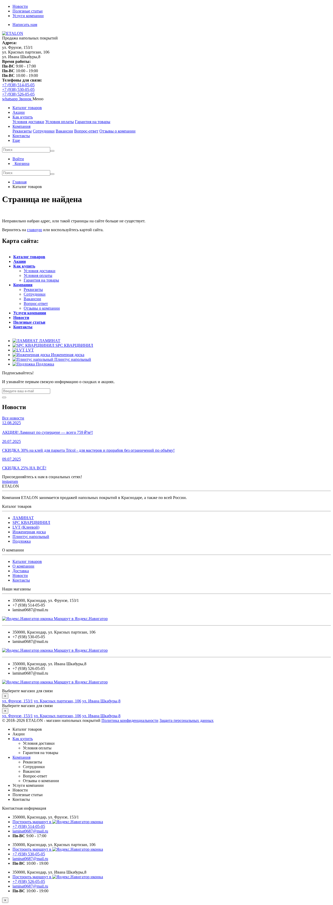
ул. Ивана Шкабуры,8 (101, 701)
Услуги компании (28, 16)
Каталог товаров (27, 107)
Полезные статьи (27, 11)
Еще (16, 140)
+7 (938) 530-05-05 (18, 89)
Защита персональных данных (186, 720)
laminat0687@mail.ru (30, 831)
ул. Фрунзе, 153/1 (17, 701)
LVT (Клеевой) (25, 527)
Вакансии (64, 131)
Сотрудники (44, 131)
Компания (21, 126)
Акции (18, 112)
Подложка (21, 541)
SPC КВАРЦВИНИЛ (31, 522)
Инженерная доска (29, 532)
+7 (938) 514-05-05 (18, 85)
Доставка (20, 571)
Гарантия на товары (92, 121)
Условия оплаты (59, 121)
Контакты (21, 136)
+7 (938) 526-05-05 (18, 94)
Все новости (13, 418)
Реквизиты (22, 131)
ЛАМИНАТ (23, 518)
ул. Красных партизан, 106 (57, 701)
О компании (23, 566)
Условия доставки (28, 121)
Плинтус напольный (30, 536)
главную (34, 230)
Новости (20, 6)
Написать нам (24, 24)
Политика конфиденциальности (129, 720)
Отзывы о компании (117, 131)
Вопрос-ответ (86, 131)
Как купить (22, 117)
